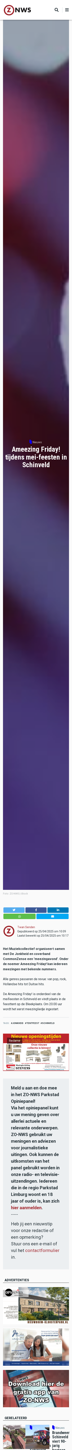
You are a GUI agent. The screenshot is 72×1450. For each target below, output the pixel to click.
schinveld (48, 1023)
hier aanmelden (26, 1207)
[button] (14, 910)
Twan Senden (26, 927)
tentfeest (32, 1023)
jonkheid (17, 1023)
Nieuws (37, 442)
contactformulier (42, 1250)
